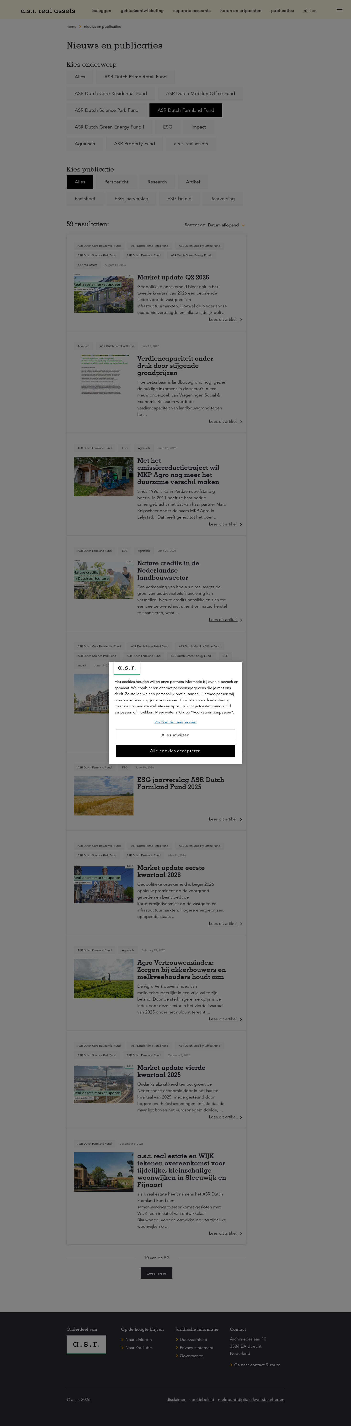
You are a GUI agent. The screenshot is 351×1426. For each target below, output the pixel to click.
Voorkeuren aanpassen (175, 722)
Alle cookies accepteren (175, 751)
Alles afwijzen (175, 735)
